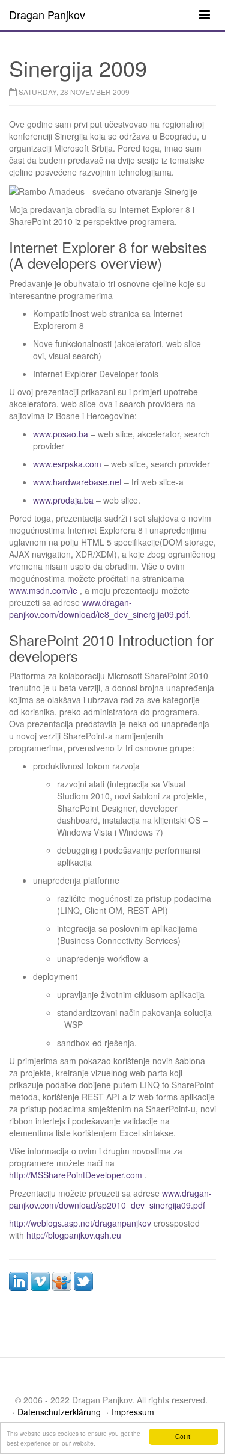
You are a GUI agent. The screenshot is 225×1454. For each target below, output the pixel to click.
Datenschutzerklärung (59, 1412)
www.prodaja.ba (63, 500)
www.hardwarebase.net (77, 482)
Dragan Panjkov (47, 14)
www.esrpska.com (67, 464)
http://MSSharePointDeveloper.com (75, 1175)
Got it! (183, 1436)
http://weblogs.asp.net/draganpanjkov (80, 1223)
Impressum (133, 1412)
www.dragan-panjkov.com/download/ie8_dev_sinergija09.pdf (98, 608)
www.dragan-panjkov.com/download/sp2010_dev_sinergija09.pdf (110, 1199)
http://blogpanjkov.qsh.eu (73, 1235)
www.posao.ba (60, 434)
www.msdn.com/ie (43, 590)
